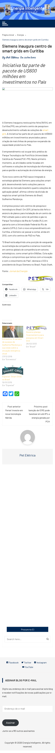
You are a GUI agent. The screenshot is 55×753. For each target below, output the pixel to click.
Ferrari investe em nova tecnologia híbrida (14, 414)
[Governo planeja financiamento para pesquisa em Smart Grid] (36, 328)
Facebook (14, 662)
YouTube (28, 667)
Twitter (27, 662)
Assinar (10, 722)
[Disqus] (27, 508)
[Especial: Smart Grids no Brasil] (12, 369)
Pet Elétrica (12, 57)
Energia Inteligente (28, 8)
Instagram (41, 662)
